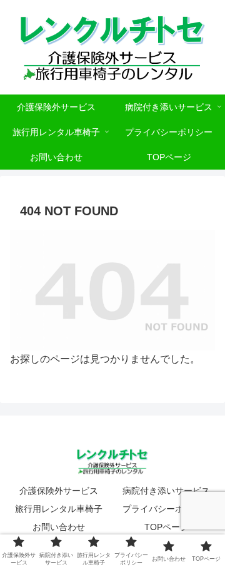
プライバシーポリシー (166, 509)
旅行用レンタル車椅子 (58, 509)
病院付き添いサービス (166, 491)
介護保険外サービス (58, 491)
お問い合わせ (58, 527)
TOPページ (166, 527)
